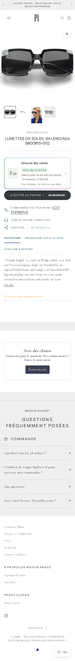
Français (35, 628)
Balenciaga (37, 132)
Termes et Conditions (18, 534)
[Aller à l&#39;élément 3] (36, 115)
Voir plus (9, 284)
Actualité (10, 582)
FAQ (7, 541)
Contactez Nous (14, 527)
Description (12, 238)
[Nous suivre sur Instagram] (6, 616)
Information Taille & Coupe (44, 238)
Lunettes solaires (15, 554)
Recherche (10, 547)
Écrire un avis (37, 369)
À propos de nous (15, 575)
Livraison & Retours (18, 249)
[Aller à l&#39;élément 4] (50, 112)
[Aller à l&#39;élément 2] (23, 112)
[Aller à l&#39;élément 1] (10, 112)
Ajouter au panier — (37, 195)
